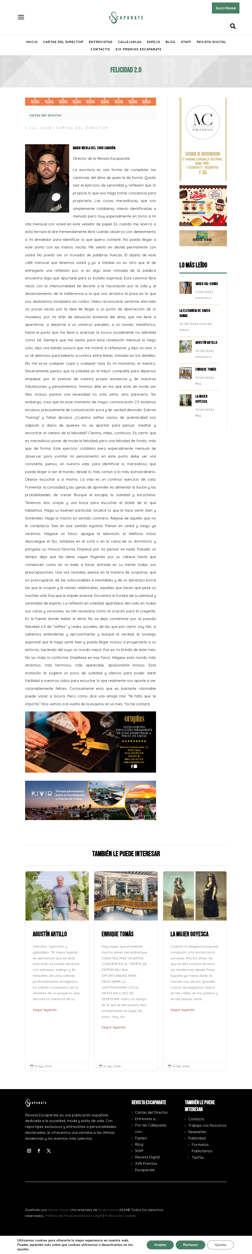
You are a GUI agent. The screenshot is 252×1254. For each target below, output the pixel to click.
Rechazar (190, 1244)
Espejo (153, 42)
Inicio (32, 42)
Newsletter (197, 1131)
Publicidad (196, 1138)
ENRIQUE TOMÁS (206, 369)
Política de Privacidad (63, 1215)
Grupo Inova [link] (108, 1210)
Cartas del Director (63, 42)
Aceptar (160, 1244)
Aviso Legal (93, 1215)
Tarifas (198, 1157)
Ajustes (220, 1244)
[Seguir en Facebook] (39, 1151)
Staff (186, 42)
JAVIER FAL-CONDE (206, 284)
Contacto (100, 49)
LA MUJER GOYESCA (201, 399)
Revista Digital (211, 42)
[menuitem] (21, 17)
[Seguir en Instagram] (29, 1151)
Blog (170, 42)
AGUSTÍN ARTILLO (206, 342)
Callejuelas (130, 42)
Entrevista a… (146, 1118)
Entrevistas (100, 42)
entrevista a (203, 298)
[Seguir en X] (49, 1151)
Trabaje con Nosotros (207, 1125)
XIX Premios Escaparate (138, 49)
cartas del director (45, 115)
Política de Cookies (120, 1215)
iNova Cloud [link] (58, 1210)
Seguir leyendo (45, 1010)
